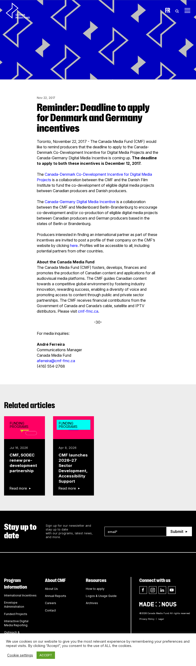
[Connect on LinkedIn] (162, 590)
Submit (176, 531)
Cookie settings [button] (20, 655)
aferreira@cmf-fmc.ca (56, 360)
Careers (50, 603)
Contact (50, 610)
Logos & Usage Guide (101, 596)
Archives (92, 603)
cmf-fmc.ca (88, 311)
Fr (167, 10)
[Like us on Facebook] (143, 590)
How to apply (95, 589)
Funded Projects (15, 614)
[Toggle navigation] (187, 10)
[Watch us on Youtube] (172, 590)
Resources (96, 580)
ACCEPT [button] (45, 655)
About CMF (55, 580)
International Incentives (20, 595)
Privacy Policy (146, 619)
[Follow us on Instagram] (153, 590)
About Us (51, 589)
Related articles (29, 405)
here (74, 245)
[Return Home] (22, 10)
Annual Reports (55, 596)
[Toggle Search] (177, 10)
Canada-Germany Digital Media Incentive (80, 201)
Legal (161, 619)
